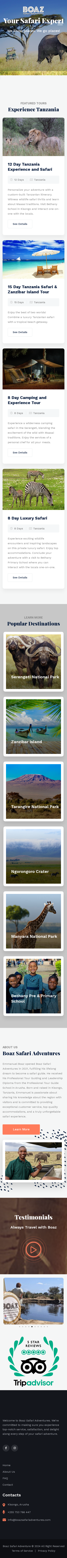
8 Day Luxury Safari (27, 518)
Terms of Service (22, 1550)
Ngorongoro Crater (30, 871)
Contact (8, 1484)
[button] (7, 1301)
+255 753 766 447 (19, 1512)
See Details (20, 224)
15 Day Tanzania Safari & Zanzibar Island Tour (32, 289)
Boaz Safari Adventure (17, 1546)
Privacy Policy (46, 1550)
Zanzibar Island (26, 741)
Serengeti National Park (35, 677)
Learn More (21, 1129)
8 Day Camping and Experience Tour (27, 400)
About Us (9, 1471)
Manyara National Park (34, 936)
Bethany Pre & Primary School (33, 998)
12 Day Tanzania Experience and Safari (30, 167)
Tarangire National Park (35, 806)
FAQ (5, 1478)
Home (6, 1465)
